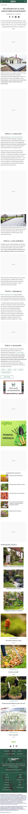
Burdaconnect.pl (20, 787)
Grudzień (21, 369)
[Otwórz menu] (1, 1)
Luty (15, 369)
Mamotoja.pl (6, 784)
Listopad (9, 369)
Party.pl (20, 774)
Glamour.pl (7, 779)
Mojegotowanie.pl (6, 787)
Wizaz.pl (20, 784)
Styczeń (3, 369)
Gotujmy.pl (7, 782)
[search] (25, 1)
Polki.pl (20, 777)
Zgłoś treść (7, 377)
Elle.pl (7, 774)
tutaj (10, 812)
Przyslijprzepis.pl (20, 779)
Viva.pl (20, 782)
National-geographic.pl (6, 789)
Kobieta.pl (7, 777)
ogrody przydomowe (6, 372)
